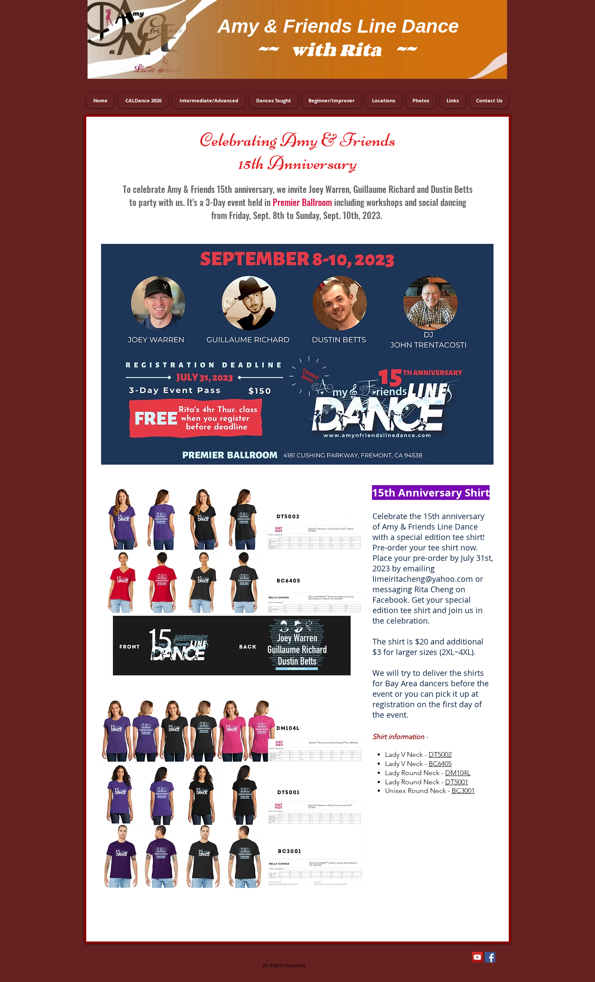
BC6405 (440, 763)
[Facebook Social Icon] (490, 957)
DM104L (457, 773)
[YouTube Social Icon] (477, 957)
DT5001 (456, 782)
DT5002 (440, 754)
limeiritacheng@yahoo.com (422, 579)
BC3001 (463, 790)
